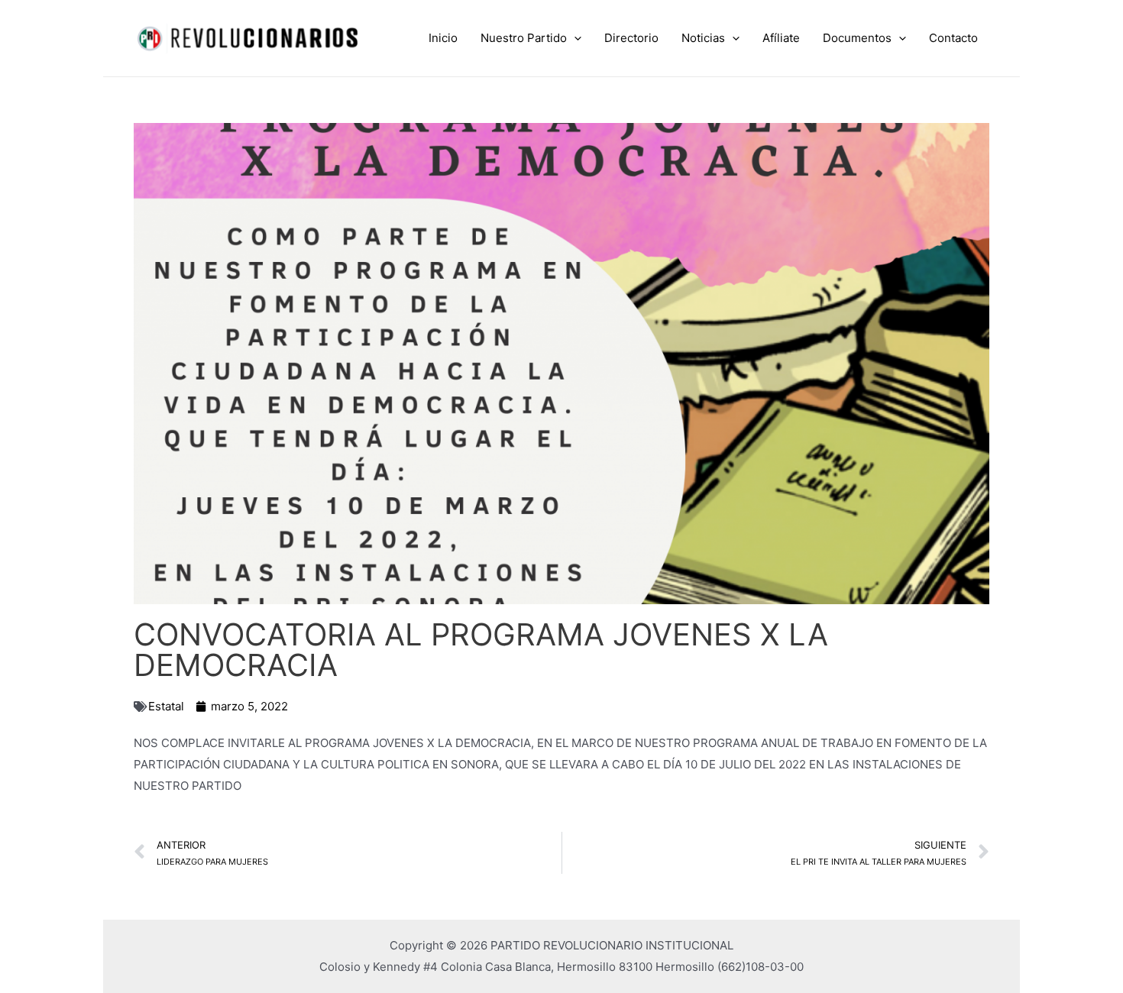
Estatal (166, 706)
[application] (574, 38)
